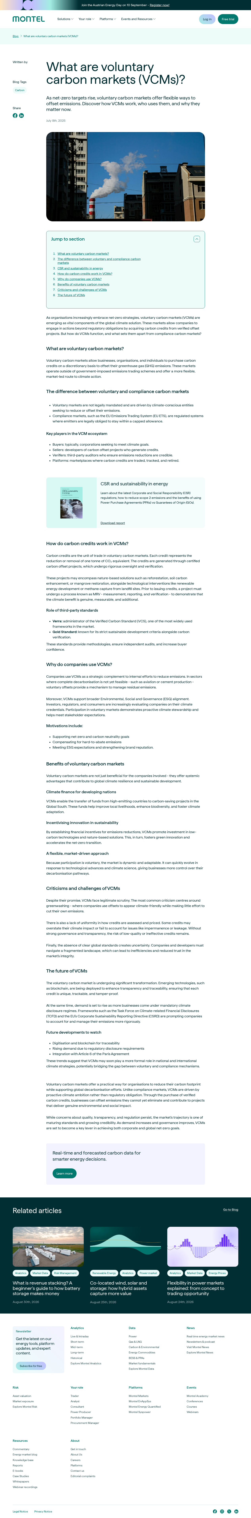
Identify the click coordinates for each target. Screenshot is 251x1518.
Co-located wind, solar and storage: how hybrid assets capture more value (118, 1288)
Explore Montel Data (141, 1368)
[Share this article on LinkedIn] (21, 116)
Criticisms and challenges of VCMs (82, 289)
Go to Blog (230, 1209)
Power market (148, 1273)
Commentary (21, 1449)
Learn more (65, 1173)
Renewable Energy (104, 1273)
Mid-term (77, 1347)
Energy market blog (25, 1454)
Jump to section (68, 239)
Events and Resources (136, 19)
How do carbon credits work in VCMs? (85, 273)
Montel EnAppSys (140, 1401)
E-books (18, 1470)
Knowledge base (23, 1460)
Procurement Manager (85, 1423)
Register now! (159, 5)
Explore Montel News (200, 1352)
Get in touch (78, 1449)
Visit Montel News (198, 1347)
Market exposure (23, 1401)
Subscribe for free (31, 1366)
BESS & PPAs (136, 1358)
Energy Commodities (142, 1352)
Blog (16, 36)
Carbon (19, 90)
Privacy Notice (43, 1511)
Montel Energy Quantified (145, 1406)
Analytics (20, 1273)
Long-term (77, 1352)
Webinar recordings (25, 1487)
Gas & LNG (135, 1341)
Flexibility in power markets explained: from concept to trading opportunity (195, 1288)
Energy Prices (217, 1273)
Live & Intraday (80, 1336)
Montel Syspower (140, 1412)
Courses (192, 1406)
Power (133, 1336)
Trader (75, 1396)
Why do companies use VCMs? (80, 279)
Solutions (63, 19)
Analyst (75, 1401)
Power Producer (81, 1412)
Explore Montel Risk (25, 1406)
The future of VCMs (71, 295)
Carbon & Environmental (144, 1347)
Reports (18, 1465)
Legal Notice (20, 1511)
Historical (76, 1358)
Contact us (77, 1470)
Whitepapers (21, 1481)
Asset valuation (22, 1396)
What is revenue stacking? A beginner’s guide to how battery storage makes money (46, 1288)
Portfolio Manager (82, 1417)
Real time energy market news (205, 1336)
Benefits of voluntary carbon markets (83, 284)
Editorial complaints (83, 1476)
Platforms (106, 19)
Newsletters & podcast (201, 1341)
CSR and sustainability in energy (80, 268)
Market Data (40, 1273)
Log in (207, 19)
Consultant (77, 1406)
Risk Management (65, 1273)
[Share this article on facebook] (15, 116)
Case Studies (21, 1476)
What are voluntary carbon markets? (83, 253)
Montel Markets (138, 1396)
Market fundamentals (142, 1363)
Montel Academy (197, 1396)
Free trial (228, 19)
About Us (76, 1454)
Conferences (195, 1401)
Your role (85, 19)
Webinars (192, 1412)
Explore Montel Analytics (86, 1363)
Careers (75, 1460)
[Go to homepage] (29, 19)
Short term (77, 1341)
